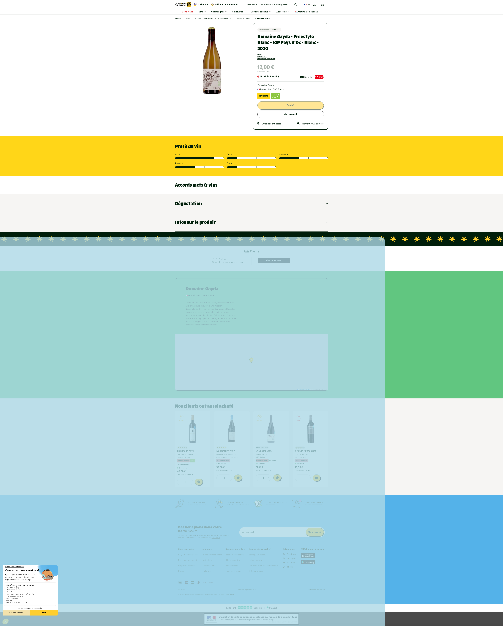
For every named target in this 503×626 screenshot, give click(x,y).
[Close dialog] (312, 268)
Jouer (284, 340)
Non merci (284, 349)
